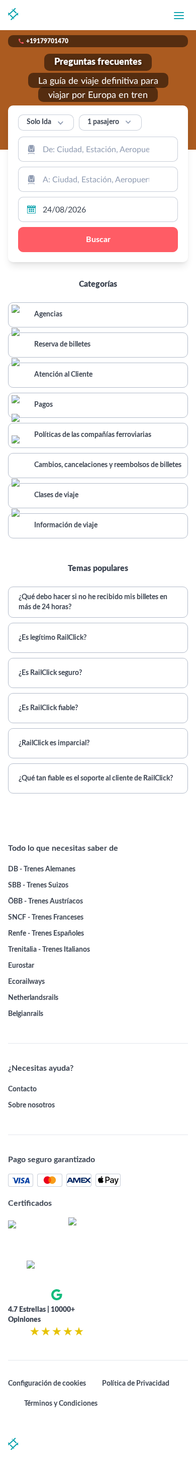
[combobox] (98, 149)
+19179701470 (47, 41)
